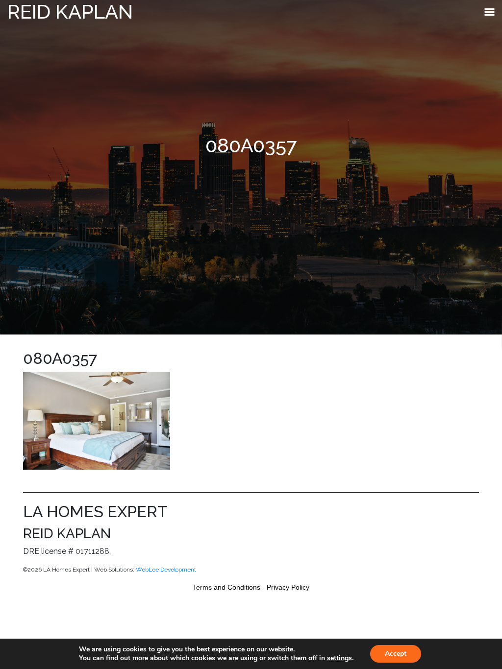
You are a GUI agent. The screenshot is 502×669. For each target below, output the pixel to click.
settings (339, 658)
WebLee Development (166, 569)
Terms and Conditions (226, 587)
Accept (395, 653)
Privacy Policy (288, 587)
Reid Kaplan (70, 11)
